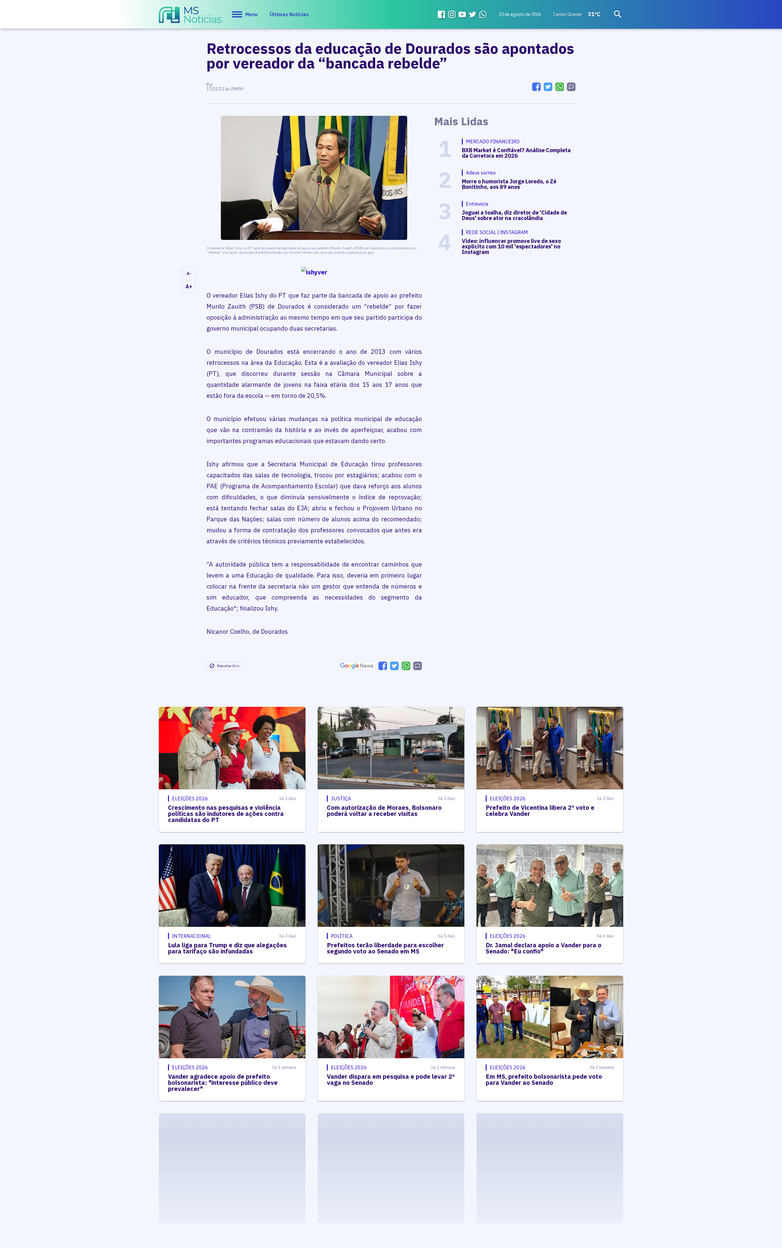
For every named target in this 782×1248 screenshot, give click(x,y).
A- (189, 273)
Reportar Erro (228, 665)
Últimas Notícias (289, 14)
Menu (251, 14)
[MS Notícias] (190, 17)
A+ (188, 286)
